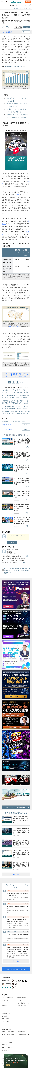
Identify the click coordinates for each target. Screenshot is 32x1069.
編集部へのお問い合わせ (8, 1032)
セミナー (4, 5)
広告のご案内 (5, 1019)
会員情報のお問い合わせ (22, 1032)
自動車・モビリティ (8, 425)
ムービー (18, 5)
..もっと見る (22, 562)
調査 (18, 195)
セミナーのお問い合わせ (8, 1034)
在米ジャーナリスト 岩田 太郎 (13, 66)
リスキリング (26, 5)
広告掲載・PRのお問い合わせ (15, 969)
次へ (21, 382)
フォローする (27, 32)
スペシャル (11, 5)
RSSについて (19, 1000)
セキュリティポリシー (7, 1047)
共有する (28, 27)
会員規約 (4, 1006)
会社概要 (4, 1045)
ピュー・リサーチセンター (15, 326)
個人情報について (6, 1050)
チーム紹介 (5, 1016)
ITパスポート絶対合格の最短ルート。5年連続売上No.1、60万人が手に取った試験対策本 (17, 570)
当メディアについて (21, 1006)
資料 (20, 88)
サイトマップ (5, 1003)
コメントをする (12, 542)
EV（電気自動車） (8, 32)
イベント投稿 (5, 1021)
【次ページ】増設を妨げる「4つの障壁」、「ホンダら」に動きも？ (16, 375)
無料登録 (28, 2)
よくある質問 (5, 1000)
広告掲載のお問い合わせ (22, 1034)
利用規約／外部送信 (21, 997)
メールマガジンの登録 (7, 997)
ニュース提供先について (22, 1003)
